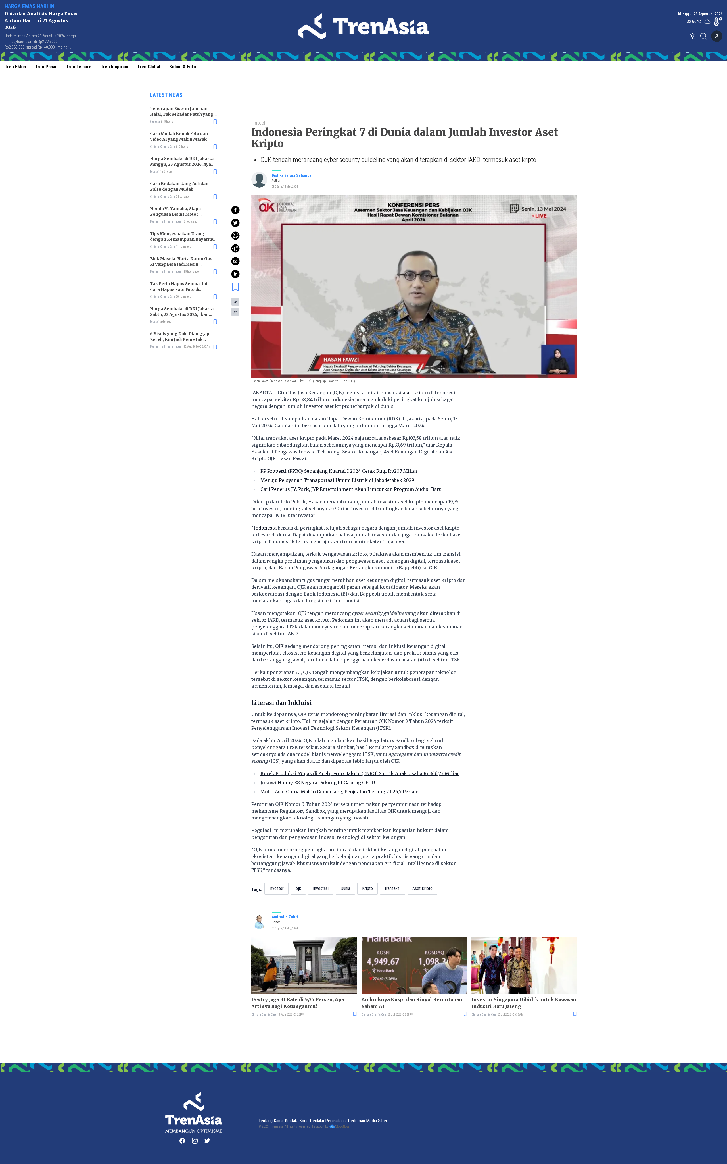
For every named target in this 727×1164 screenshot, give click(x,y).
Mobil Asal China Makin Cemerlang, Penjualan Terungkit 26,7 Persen (339, 791)
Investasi (321, 888)
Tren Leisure (78, 66)
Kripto (367, 888)
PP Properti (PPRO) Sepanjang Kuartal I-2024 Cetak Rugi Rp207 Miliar (339, 471)
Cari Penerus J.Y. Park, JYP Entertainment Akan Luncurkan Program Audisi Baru (351, 489)
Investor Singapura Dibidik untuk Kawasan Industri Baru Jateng (523, 1003)
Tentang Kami (270, 1120)
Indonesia (265, 528)
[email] (235, 261)
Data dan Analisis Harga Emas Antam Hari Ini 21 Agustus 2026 (41, 20)
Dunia (345, 888)
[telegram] (235, 248)
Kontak (291, 1120)
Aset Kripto (422, 888)
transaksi (392, 888)
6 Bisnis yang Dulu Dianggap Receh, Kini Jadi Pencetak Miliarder (179, 339)
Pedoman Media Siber (367, 1120)
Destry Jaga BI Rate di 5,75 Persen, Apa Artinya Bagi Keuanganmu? (297, 1003)
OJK (279, 646)
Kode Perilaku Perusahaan (322, 1120)
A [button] (235, 302)
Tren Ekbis (15, 66)
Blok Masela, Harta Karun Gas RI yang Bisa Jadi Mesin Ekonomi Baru (181, 264)
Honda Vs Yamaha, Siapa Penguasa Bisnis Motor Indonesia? (175, 214)
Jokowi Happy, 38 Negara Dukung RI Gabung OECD (317, 782)
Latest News (166, 95)
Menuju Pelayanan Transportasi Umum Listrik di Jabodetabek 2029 (337, 480)
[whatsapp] (235, 235)
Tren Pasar (46, 66)
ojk (298, 888)
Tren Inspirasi (114, 66)
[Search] (705, 36)
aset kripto (416, 392)
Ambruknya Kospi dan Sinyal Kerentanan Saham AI (412, 1003)
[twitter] (235, 223)
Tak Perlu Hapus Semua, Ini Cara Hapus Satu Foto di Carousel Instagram (178, 289)
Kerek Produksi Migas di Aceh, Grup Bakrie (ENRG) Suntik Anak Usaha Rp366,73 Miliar (359, 773)
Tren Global (148, 66)
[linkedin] (235, 274)
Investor (276, 888)
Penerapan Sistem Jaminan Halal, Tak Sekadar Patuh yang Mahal (181, 114)
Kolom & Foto (182, 66)
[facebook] (235, 210)
